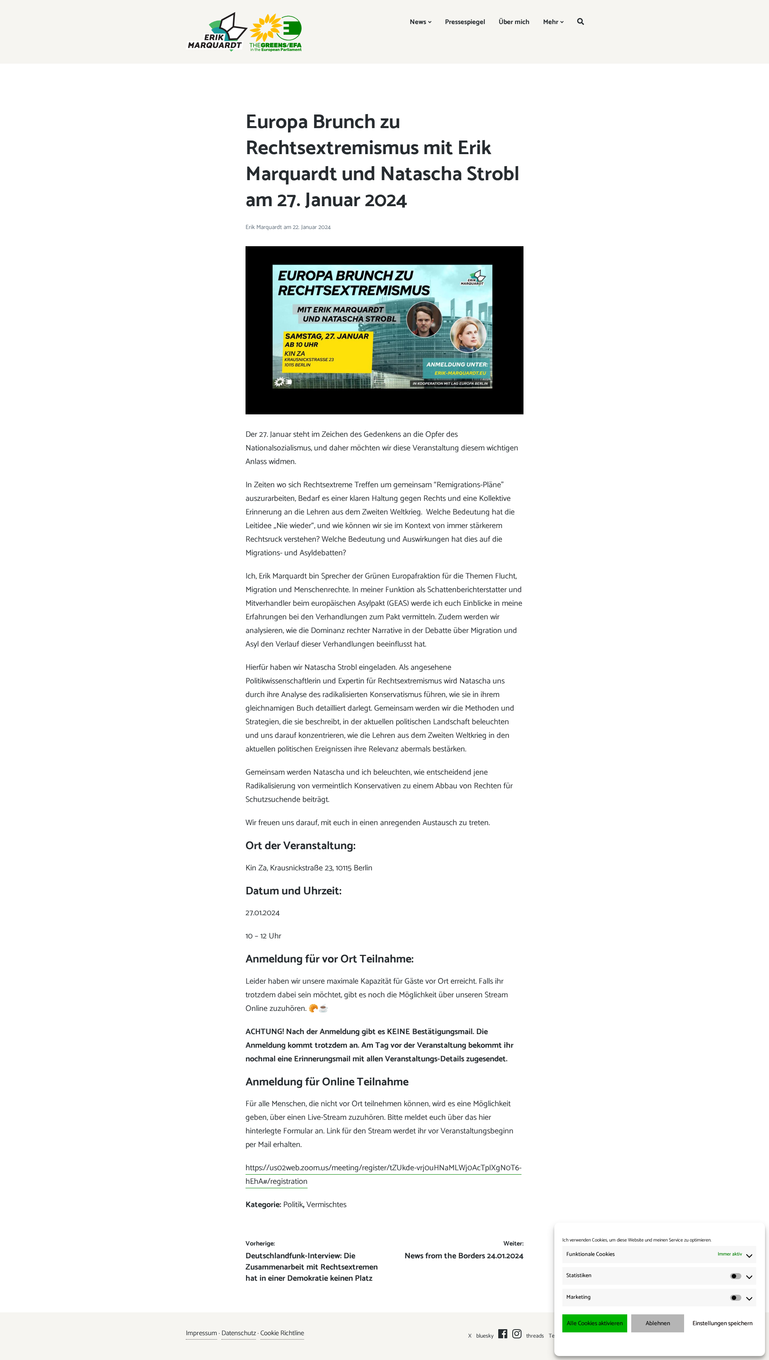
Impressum (702, 1344)
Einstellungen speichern (723, 1323)
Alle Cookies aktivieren (595, 1323)
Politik (293, 1204)
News (418, 22)
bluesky (484, 1336)
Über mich (514, 22)
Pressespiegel (465, 22)
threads (535, 1336)
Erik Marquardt (265, 227)
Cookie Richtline (282, 1333)
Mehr (550, 22)
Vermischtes (326, 1204)
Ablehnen (658, 1323)
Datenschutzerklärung (665, 1344)
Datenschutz (238, 1333)
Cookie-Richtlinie (623, 1344)
